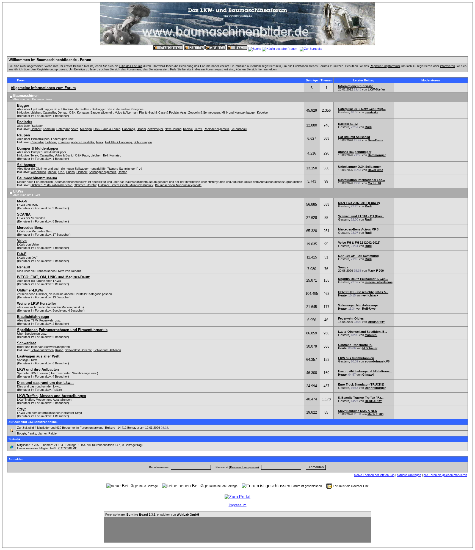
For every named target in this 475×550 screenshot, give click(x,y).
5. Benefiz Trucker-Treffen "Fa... (360, 397)
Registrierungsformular (385, 66)
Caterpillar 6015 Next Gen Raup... (362, 109)
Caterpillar (49, 112)
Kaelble (188, 129)
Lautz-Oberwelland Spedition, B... (362, 331)
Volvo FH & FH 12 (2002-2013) (359, 242)
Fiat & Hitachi (148, 112)
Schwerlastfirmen (42, 350)
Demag (62, 112)
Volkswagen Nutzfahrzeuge (358, 305)
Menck (52, 172)
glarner (42, 433)
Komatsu (83, 112)
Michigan (86, 129)
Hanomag (128, 129)
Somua (343, 267)
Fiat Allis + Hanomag (118, 142)
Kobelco (262, 112)
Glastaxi (368, 374)
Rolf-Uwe (368, 308)
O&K (72, 112)
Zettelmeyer (155, 129)
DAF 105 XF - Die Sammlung (358, 255)
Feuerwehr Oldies (351, 318)
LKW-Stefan (376, 89)
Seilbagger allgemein (102, 172)
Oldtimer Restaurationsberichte (51, 185)
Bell (105, 155)
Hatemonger (377, 155)
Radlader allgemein (216, 129)
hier (260, 69)
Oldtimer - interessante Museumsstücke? (125, 185)
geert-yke (371, 112)
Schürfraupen (143, 142)
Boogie (57, 310)
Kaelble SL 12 (348, 123)
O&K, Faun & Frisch (106, 129)
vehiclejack (370, 295)
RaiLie (57, 389)
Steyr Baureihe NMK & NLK (357, 411)
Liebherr (36, 112)
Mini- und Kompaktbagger (238, 112)
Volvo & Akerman (126, 112)
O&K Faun (82, 155)
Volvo (74, 129)
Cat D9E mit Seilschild (354, 137)
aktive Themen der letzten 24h (374, 475)
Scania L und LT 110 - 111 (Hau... (361, 216)
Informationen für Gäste (355, 86)
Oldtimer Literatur (85, 185)
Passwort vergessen (244, 467)
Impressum (238, 505)
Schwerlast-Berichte (78, 350)
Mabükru (371, 335)
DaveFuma (375, 140)
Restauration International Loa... (361, 180)
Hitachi (141, 129)
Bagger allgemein (101, 112)
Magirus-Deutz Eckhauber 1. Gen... (363, 278)
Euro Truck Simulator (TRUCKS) (361, 384)
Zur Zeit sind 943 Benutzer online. (33, 422)
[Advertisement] (237, 530)
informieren (447, 66)
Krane (59, 350)
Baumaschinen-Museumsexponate (178, 185)
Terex (198, 129)
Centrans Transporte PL (355, 344)
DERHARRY (376, 321)
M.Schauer (369, 348)
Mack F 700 (376, 270)
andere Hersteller (82, 142)
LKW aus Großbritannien (356, 358)
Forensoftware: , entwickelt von (152, 514)
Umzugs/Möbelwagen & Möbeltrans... (365, 371)
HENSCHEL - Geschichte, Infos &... (363, 292)
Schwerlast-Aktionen (107, 350)
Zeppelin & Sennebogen (204, 112)
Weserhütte (38, 172)
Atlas (183, 112)
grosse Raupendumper (354, 151)
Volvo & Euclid (64, 155)
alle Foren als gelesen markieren (445, 475)
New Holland (173, 129)
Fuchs (70, 172)
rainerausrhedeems (379, 282)
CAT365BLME (67, 448)
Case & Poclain (168, 112)
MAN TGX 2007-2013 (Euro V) (359, 203)
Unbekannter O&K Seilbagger (359, 166)
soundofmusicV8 (377, 361)
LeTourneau (239, 129)
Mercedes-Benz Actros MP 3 (358, 229)
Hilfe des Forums (130, 66)
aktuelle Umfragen (409, 475)
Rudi (368, 127)
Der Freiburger (375, 387)
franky (32, 433)
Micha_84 (374, 183)
